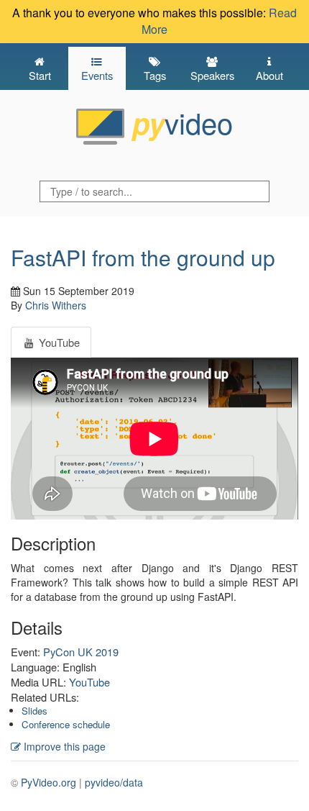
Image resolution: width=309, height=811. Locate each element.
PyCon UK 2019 (81, 651)
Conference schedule (66, 724)
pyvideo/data (114, 782)
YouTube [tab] (58, 342)
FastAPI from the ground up (143, 257)
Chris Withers (55, 305)
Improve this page (63, 746)
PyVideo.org (48, 782)
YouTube (89, 681)
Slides (34, 710)
